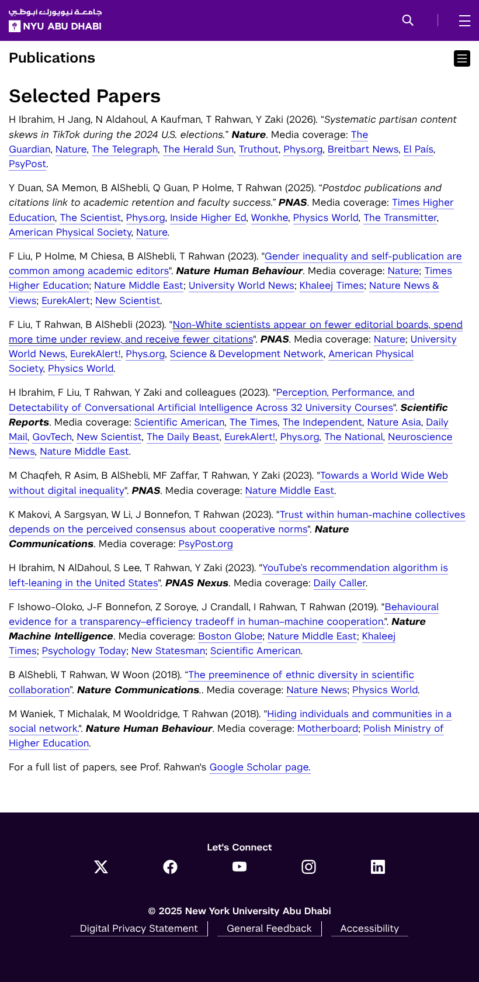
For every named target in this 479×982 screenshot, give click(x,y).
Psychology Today (84, 650)
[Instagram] (308, 868)
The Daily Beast (183, 436)
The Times (253, 422)
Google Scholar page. (260, 766)
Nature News (316, 689)
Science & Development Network (247, 353)
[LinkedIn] (378, 868)
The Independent (322, 422)
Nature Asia (394, 422)
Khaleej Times (332, 285)
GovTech (52, 436)
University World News (241, 285)
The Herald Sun (198, 149)
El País (418, 149)
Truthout (259, 149)
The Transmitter (399, 217)
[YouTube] (240, 868)
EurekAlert (65, 300)
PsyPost (27, 163)
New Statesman (168, 650)
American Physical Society (70, 232)
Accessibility (370, 928)
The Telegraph (125, 149)
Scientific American (179, 422)
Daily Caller (340, 582)
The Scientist (90, 217)
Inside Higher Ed (208, 217)
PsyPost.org (205, 543)
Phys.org (302, 149)
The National (353, 436)
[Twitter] (101, 868)
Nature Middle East (138, 285)
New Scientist (127, 300)
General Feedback (269, 928)
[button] (408, 21)
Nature (70, 149)
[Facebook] (170, 868)
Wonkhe (269, 217)
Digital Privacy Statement (139, 928)
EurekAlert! (95, 353)
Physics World (326, 217)
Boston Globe (230, 636)
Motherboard (328, 728)
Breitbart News (363, 149)
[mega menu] (461, 20)
